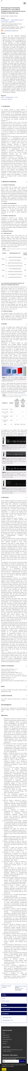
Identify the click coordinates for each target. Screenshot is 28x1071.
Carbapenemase (9, 97)
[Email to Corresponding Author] (8, 19)
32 (15, 639)
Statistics (6, 1013)
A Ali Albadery (4, 20)
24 (25, 592)
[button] (14, 1066)
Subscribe (22, 1061)
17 (25, 518)
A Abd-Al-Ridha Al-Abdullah (7, 22)
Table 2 (22, 392)
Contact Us (5, 1041)
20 (1, 529)
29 (19, 620)
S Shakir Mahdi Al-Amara (17, 20)
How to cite (6, 1009)
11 (14, 222)
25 (14, 597)
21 (10, 568)
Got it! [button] (4, 1069)
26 (10, 606)
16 (23, 507)
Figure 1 (23, 365)
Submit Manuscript (7, 1039)
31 (10, 631)
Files (4, 995)
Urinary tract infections (6, 99)
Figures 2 (22, 435)
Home (4, 1033)
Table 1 (16, 246)
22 (10, 571)
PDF (6, 1001)
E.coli (16, 97)
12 (26, 222)
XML (4, 998)
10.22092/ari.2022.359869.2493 (10, 30)
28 (17, 620)
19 (21, 524)
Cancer (2, 97)
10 (6, 209)
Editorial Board (6, 1037)
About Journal (6, 1035)
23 (1, 587)
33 (18, 639)
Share (5, 1005)
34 (6, 650)
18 (11, 523)
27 (13, 616)
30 (7, 631)
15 (16, 309)
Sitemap (4, 1043)
